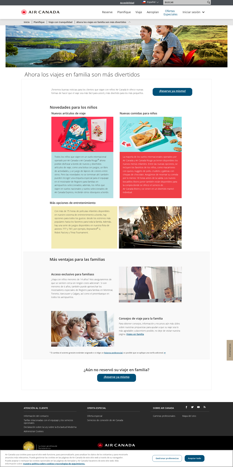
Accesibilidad (127, 2)
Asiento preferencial (113, 352)
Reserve (107, 12)
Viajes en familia (135, 334)
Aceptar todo (194, 458)
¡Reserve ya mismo (116, 377)
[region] (116, 458)
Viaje (139, 12)
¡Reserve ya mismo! (172, 91)
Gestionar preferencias (167, 458)
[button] (208, 2)
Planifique (124, 12)
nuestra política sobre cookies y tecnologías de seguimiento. (54, 463)
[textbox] (185, 2)
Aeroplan (153, 12)
